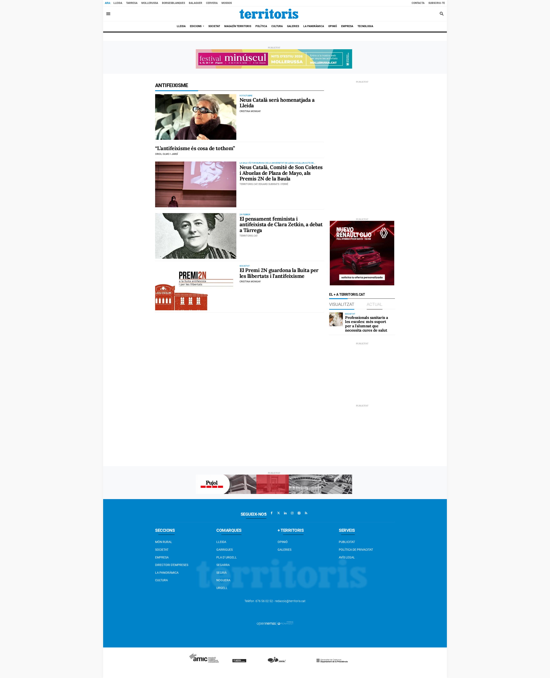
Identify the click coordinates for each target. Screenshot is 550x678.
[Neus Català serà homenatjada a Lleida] (195, 117)
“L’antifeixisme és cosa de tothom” (195, 148)
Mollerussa (149, 3)
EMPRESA (162, 557)
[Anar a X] (278, 513)
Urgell (222, 588)
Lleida (117, 3)
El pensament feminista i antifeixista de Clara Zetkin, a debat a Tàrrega (281, 224)
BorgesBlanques (173, 3)
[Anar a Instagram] (292, 513)
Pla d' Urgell (226, 557)
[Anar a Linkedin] (285, 513)
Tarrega (132, 3)
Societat (161, 549)
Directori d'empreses (171, 565)
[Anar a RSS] (305, 513)
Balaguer (195, 3)
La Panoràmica (167, 572)
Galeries (284, 549)
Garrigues (224, 549)
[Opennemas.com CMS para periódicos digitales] (275, 623)
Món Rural (163, 542)
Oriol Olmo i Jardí (166, 154)
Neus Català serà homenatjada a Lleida (277, 103)
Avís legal (347, 557)
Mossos (227, 3)
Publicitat (347, 542)
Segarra (223, 565)
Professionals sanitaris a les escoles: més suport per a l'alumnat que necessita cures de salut (366, 324)
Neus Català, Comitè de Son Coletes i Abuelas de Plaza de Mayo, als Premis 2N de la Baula (281, 173)
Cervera (212, 3)
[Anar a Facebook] (271, 513)
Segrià (221, 572)
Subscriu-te (436, 3)
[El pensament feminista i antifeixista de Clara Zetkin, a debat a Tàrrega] (195, 236)
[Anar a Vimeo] (299, 513)
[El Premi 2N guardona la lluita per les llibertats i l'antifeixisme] (195, 287)
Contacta (418, 3)
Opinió (283, 542)
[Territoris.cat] (269, 13)
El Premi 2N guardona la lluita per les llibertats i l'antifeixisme (279, 273)
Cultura (161, 580)
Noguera (223, 580)
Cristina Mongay (250, 111)
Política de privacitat (356, 549)
